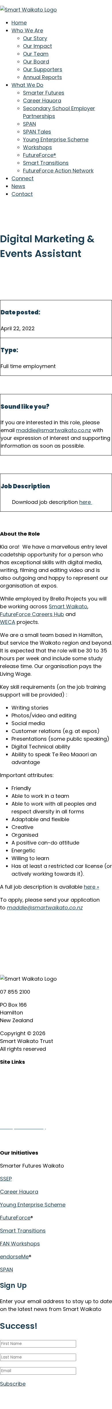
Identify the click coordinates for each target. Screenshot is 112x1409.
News (18, 186)
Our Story (35, 38)
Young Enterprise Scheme (55, 139)
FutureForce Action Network (58, 170)
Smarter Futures (43, 92)
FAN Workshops (20, 1243)
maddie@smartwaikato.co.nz (53, 430)
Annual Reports (42, 77)
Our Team (36, 53)
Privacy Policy (17, 1113)
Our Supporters (42, 69)
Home (19, 22)
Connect (22, 178)
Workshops (37, 147)
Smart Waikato (68, 606)
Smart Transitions (46, 162)
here (85, 502)
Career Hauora (42, 100)
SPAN (29, 123)
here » (91, 886)
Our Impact (37, 46)
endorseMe (14, 1256)
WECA (7, 622)
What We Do (27, 85)
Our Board (36, 61)
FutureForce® (39, 155)
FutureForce (15, 1217)
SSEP (6, 1178)
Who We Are (27, 30)
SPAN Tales (37, 131)
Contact (22, 194)
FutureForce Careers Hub (32, 614)
